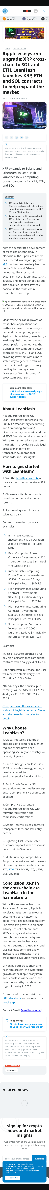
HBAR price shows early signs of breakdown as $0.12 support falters (26, 394)
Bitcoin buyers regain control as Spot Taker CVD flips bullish (26, 1025)
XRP (5, 264)
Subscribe (39, 1158)
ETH (11, 869)
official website (12, 998)
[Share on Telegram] (21, 137)
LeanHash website (27, 478)
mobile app (9, 1002)
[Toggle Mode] (36, 11)
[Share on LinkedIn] (16, 137)
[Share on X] (11, 137)
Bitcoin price (11, 19)
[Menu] (44, 11)
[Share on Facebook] (6, 137)
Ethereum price (30, 19)
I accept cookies (12, 1178)
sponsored (11, 1070)
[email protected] (31, 1010)
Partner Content (19, 48)
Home (7, 48)
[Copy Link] (27, 137)
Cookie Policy (10, 1172)
